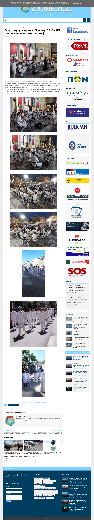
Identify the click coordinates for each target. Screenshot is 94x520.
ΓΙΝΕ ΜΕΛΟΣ (28, 20)
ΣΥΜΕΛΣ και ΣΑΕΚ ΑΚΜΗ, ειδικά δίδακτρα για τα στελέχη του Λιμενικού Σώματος (80, 358)
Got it (82, 3)
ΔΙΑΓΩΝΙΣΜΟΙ (70, 287)
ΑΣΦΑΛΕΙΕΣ (78, 285)
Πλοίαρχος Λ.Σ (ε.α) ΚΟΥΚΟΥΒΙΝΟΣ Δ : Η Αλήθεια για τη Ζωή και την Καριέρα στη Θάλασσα (78, 502)
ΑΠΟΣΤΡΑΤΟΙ (70, 285)
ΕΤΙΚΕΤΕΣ (86, 352)
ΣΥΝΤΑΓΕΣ (84, 299)
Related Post (8, 437)
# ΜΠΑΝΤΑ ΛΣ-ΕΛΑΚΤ (13, 405)
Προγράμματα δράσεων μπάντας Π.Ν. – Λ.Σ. (52, 452)
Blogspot (52, 518)
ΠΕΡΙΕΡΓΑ (84, 295)
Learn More (76, 3)
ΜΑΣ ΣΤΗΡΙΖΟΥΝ (38, 20)
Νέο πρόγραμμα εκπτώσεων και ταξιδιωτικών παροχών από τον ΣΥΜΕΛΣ (80, 373)
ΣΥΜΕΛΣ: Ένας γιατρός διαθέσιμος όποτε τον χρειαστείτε (79, 333)
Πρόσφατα (69, 352)
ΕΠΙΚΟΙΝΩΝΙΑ (74, 20)
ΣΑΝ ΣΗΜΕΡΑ (70, 299)
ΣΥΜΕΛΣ (77, 299)
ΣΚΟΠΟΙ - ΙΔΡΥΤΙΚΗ (18, 20)
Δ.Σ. (10, 20)
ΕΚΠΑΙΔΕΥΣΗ (70, 290)
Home (6, 27)
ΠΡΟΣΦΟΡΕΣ (70, 297)
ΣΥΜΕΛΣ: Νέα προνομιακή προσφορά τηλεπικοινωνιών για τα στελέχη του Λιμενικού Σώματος (81, 365)
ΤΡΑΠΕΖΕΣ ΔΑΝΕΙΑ (71, 307)
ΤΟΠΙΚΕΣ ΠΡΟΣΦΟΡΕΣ (72, 304)
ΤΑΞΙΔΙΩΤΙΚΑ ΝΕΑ (71, 302)
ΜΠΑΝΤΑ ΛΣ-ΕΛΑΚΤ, (17, 36)
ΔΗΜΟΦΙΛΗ (77, 352)
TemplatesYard (44, 518)
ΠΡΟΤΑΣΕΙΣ (78, 297)
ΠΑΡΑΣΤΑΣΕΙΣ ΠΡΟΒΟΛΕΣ (73, 295)
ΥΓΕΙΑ (79, 307)
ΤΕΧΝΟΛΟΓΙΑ (81, 302)
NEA (84, 307)
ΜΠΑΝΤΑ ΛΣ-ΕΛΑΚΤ (51, 20)
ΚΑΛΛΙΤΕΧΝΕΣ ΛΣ (63, 20)
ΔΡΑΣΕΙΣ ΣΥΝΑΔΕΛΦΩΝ (81, 287)
